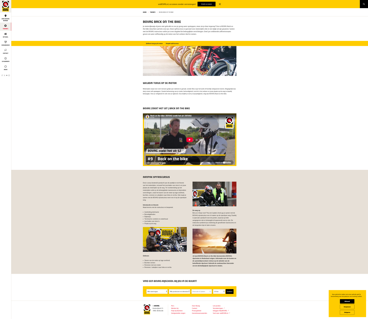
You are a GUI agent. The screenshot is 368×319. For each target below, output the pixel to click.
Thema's (152, 12)
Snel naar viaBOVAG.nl (220, 313)
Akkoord (347, 301)
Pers (172, 306)
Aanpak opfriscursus (172, 43)
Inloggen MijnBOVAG (220, 311)
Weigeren (347, 312)
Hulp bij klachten (177, 311)
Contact (194, 308)
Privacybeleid (196, 311)
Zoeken (229, 291)
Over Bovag (196, 306)
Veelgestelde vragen (178, 313)
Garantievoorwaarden (199, 313)
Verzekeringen (218, 308)
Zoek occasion (206, 4)
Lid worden (217, 306)
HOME (145, 12)
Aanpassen (347, 307)
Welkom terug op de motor (154, 43)
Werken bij (174, 308)
